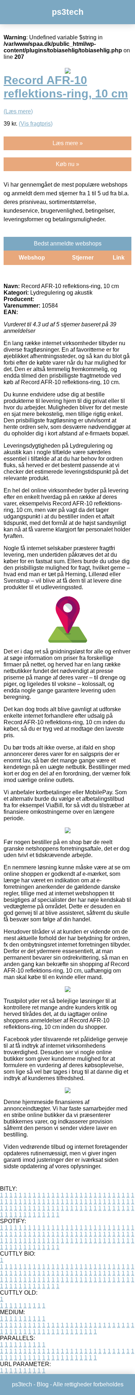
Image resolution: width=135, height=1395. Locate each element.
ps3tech (68, 12)
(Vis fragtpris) (36, 124)
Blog (43, 1384)
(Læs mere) (18, 111)
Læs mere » (68, 143)
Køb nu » (67, 164)
